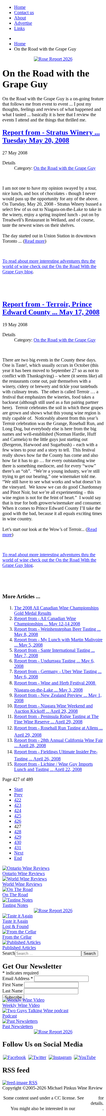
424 (17, 810)
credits (91, 1097)
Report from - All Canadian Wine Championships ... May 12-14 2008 (47, 621)
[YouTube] (84, 1057)
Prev (18, 794)
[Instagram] (60, 1057)
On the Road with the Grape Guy (65, 168)
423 (17, 805)
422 (17, 799)
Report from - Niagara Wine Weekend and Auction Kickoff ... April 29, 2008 (53, 708)
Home (20, 7)
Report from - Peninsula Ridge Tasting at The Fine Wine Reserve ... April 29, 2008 (56, 719)
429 (17, 837)
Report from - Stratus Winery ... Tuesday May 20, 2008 (51, 136)
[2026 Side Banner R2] (53, 1031)
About (20, 17)
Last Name (13, 990)
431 (17, 847)
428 (17, 831)
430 (17, 842)
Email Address (17, 978)
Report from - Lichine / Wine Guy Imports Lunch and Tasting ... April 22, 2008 (53, 767)
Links (19, 28)
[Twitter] (37, 1057)
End (18, 858)
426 (17, 821)
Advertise (23, 23)
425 (17, 815)
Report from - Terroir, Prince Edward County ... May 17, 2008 (51, 308)
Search (8, 953)
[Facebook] (14, 1057)
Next (18, 852)
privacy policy (89, 1108)
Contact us (24, 12)
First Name (13, 984)
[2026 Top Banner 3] (53, 58)
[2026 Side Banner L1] (53, 910)
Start (18, 789)
